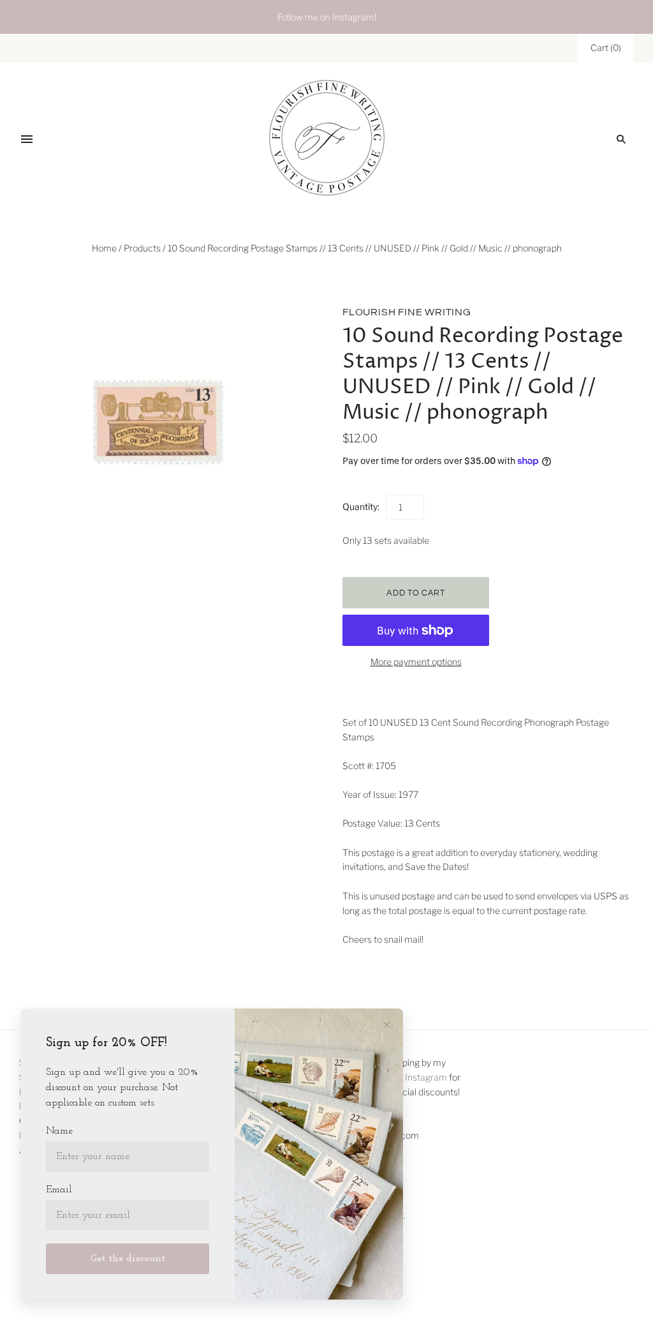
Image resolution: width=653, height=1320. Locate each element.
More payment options (416, 661)
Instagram (426, 1077)
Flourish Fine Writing (406, 312)
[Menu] (26, 139)
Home (104, 248)
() (606, 47)
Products (142, 248)
